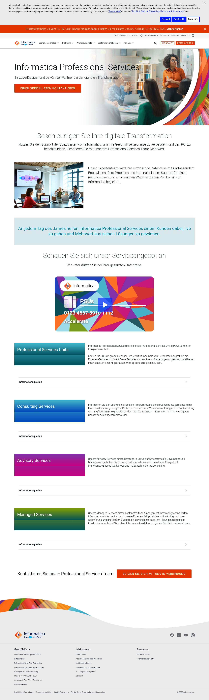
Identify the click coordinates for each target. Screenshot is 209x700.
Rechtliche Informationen (24, 692)
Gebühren (175, 35)
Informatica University (145, 659)
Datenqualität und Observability (26, 672)
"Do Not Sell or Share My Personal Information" (158, 11)
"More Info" (114, 11)
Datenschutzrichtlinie (44, 692)
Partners (127, 43)
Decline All (179, 19)
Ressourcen (143, 649)
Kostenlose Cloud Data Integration (89, 659)
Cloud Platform (22, 649)
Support (164, 35)
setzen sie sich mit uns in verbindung (154, 573)
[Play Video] (104, 304)
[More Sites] (193, 35)
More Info (193, 19)
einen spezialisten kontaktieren (47, 88)
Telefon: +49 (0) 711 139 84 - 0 (126, 35)
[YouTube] (186, 635)
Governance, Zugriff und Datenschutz (28, 680)
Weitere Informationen (108, 43)
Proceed (166, 19)
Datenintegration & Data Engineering (28, 663)
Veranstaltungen (143, 655)
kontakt (167, 43)
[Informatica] (25, 43)
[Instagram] (193, 635)
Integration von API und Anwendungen (29, 667)
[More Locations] (141, 35)
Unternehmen (150, 35)
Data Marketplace (20, 684)
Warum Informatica (47, 43)
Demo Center (81, 655)
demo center (185, 43)
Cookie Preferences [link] (61, 692)
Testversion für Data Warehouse (88, 667)
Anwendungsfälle (84, 43)
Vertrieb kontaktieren (83, 663)
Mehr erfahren (174, 28)
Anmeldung (185, 35)
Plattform (66, 43)
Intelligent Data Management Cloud (27, 655)
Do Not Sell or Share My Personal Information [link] (88, 692)
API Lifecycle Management (86, 672)
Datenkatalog (19, 659)
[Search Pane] (155, 43)
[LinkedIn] (179, 635)
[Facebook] (172, 635)
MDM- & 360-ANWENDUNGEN (25, 676)
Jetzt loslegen (83, 649)
